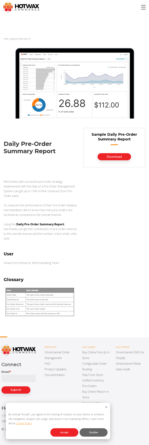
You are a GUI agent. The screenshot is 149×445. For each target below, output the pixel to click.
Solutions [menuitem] (123, 347)
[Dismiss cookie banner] (106, 407)
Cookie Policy (24, 423)
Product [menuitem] (50, 347)
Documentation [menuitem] (55, 375)
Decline (93, 432)
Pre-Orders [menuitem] (89, 386)
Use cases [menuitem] (88, 347)
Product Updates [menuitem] (56, 369)
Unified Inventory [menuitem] (93, 380)
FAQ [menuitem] (47, 364)
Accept (64, 432)
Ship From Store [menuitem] (92, 375)
